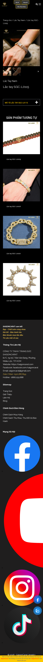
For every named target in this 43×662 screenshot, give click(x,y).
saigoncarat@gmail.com (20, 371)
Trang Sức (7, 391)
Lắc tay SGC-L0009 (14, 159)
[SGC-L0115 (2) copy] (21, 47)
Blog (5, 401)
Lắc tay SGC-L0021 (14, 301)
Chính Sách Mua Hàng (13, 414)
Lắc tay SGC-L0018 (14, 206)
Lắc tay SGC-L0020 (14, 253)
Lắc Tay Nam (19, 20)
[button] (4, 48)
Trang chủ (7, 20)
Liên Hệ (6, 397)
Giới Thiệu (7, 394)
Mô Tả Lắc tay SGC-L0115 (16, 103)
